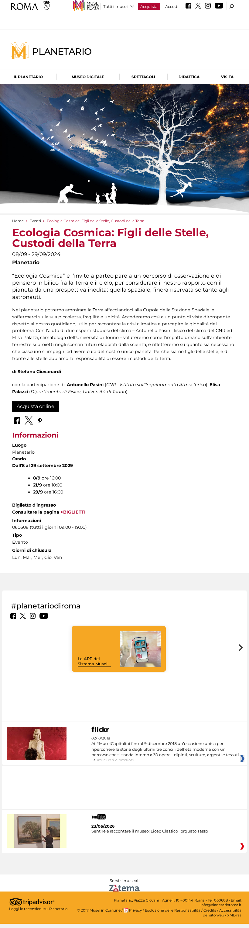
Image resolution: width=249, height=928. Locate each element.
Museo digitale (88, 76)
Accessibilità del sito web (222, 912)
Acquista (149, 6)
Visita (227, 76)
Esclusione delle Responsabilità (172, 910)
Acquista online (35, 406)
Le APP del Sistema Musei (92, 661)
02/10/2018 (165, 749)
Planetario (62, 51)
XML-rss (234, 915)
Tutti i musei (115, 6)
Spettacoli (143, 76)
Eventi (35, 221)
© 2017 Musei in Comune (99, 910)
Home (18, 221)
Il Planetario (28, 76)
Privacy (135, 910)
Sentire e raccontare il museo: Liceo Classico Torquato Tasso (149, 831)
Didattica (189, 76)
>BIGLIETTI (72, 512)
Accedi (172, 6)
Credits (209, 910)
